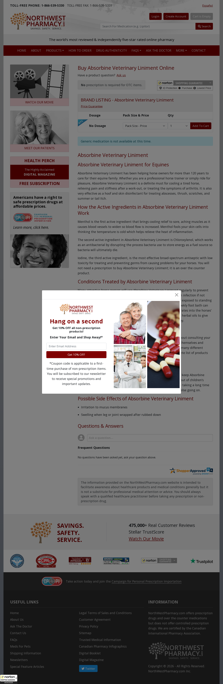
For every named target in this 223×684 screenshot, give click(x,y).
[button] (8, 679)
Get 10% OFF (76, 355)
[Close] (176, 295)
